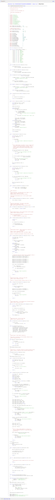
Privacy (7, 498)
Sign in (53, 1)
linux (13, 3)
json (53, 498)
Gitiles (5, 498)
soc (36, 3)
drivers (34, 3)
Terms (9, 498)
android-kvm (10, 3)
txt (51, 498)
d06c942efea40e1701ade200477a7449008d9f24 (23, 3)
